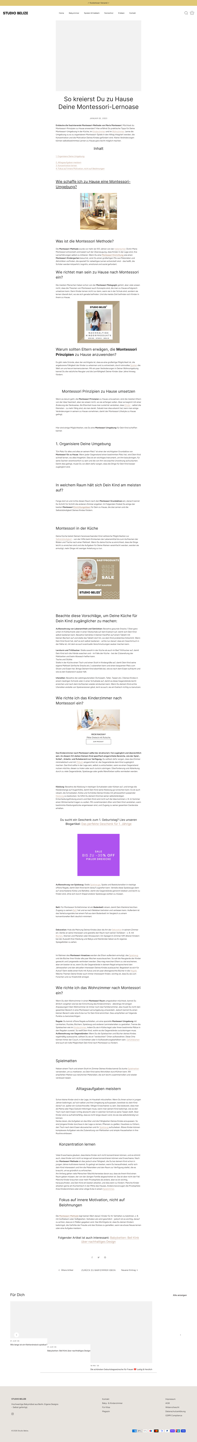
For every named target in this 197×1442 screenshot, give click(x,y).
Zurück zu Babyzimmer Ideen (98, 1270)
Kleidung (60, 796)
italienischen (120, 249)
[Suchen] (186, 13)
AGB (167, 1403)
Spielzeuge (95, 884)
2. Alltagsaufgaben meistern (68, 162)
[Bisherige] (16, 1334)
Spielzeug (133, 955)
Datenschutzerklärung (175, 1411)
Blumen (59, 936)
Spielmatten (133, 1068)
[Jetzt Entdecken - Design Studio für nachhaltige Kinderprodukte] (98, 302)
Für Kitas (106, 1407)
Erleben (121, 13)
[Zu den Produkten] (98, 558)
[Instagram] (12, 1414)
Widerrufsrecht (172, 1407)
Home (61, 13)
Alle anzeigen (180, 1295)
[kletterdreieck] (98, 855)
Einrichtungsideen (81, 507)
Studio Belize (23, 1431)
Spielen (133, 365)
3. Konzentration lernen (66, 165)
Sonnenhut (108, 13)
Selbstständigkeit (64, 539)
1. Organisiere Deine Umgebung (70, 156)
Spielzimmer (108, 1189)
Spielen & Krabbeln (92, 13)
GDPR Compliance (173, 1415)
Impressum (170, 1399)
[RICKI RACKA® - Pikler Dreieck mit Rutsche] (98, 211)
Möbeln (79, 762)
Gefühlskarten (133, 1039)
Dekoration (117, 929)
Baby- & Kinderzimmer (112, 1403)
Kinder (127, 405)
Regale (133, 970)
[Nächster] (180, 1334)
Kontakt (132, 13)
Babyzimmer (74, 13)
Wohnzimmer (118, 131)
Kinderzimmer (98, 131)
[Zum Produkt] (98, 741)
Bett (75, 910)
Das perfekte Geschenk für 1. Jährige (106, 824)
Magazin (106, 1411)
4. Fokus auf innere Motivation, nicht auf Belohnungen (80, 168)
